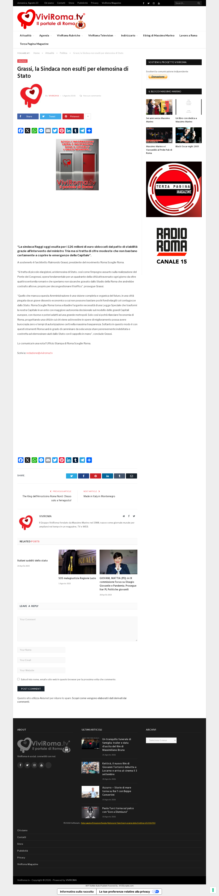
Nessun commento (92, 95)
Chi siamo (49, 3)
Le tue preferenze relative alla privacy (124, 891)
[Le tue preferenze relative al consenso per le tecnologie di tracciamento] (213, 890)
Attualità (25, 35)
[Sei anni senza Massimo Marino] (159, 107)
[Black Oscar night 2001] (189, 135)
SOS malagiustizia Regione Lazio (77, 578)
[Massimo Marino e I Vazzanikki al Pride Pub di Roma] (159, 135)
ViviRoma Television (100, 35)
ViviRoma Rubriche (68, 35)
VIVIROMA (71, 880)
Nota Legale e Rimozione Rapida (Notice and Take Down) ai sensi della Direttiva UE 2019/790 (118, 823)
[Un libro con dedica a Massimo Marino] (189, 107)
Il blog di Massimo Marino (159, 35)
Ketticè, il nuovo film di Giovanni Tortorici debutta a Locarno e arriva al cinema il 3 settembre (119, 769)
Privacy (94, 3)
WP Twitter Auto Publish (96, 886)
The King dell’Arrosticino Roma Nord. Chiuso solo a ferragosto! (46, 498)
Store (71, 3)
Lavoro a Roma (188, 35)
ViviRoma (54, 95)
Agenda (44, 35)
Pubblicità (83, 3)
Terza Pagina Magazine (34, 43)
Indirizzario (128, 35)
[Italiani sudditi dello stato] (36, 553)
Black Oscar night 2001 (187, 147)
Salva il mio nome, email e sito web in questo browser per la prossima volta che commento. (68, 679)
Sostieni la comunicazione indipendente (167, 71)
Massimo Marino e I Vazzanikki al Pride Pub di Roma (159, 150)
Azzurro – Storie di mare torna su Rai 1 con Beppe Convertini (116, 791)
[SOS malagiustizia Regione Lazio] (77, 562)
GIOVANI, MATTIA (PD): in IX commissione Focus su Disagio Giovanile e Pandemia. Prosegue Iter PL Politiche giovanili (118, 584)
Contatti (61, 3)
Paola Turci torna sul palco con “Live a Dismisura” (118, 810)
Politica (22, 61)
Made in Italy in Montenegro (99, 496)
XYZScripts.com (126, 886)
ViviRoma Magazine (111, 3)
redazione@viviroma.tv (39, 353)
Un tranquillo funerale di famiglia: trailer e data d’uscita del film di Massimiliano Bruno (116, 745)
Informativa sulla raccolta (77, 891)
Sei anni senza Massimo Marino (158, 120)
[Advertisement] (77, 216)
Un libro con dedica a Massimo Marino (186, 120)
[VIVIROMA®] (51, 18)
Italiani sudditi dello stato (32, 561)
